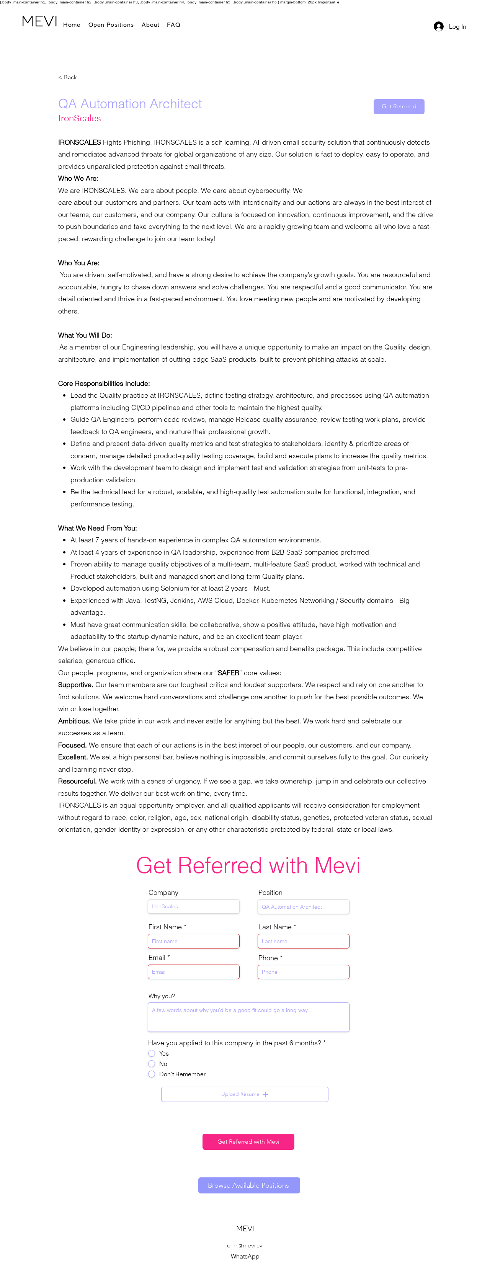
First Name (165, 927)
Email (157, 957)
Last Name (275, 927)
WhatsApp (245, 1256)
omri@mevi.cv (245, 1245)
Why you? (162, 996)
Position (270, 892)
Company (163, 892)
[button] (244, 1094)
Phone (268, 958)
